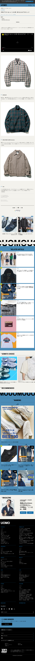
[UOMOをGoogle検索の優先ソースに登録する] (17, 211)
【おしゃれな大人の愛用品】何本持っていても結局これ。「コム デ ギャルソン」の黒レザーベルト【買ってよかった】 (25, 303)
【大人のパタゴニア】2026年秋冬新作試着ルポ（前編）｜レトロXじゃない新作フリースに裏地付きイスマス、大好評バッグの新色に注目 (26, 466)
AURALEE (15, 14)
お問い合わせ (19, 643)
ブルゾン (5, 14)
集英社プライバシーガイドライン (8, 644)
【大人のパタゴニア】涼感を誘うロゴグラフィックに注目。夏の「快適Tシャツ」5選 (25, 335)
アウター (2, 14)
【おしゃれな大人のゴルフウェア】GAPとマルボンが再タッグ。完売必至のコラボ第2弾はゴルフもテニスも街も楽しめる (25, 254)
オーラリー (7, 14)
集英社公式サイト (7, 643)
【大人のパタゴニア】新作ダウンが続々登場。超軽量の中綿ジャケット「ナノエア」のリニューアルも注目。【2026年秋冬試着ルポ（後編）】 (25, 287)
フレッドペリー (11, 14)
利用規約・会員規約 (20, 644)
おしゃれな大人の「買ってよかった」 (21, 301)
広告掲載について (7, 645)
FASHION (2, 487)
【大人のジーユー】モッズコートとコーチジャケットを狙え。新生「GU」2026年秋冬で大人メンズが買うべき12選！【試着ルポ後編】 (26, 490)
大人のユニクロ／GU (21, 488)
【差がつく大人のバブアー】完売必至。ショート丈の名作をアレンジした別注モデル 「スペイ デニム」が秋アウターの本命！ (25, 271)
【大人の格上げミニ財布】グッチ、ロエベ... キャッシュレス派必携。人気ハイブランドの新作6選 (25, 319)
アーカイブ (3, 9)
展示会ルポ (18, 285)
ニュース (18, 269)
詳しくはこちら (29, 1)
